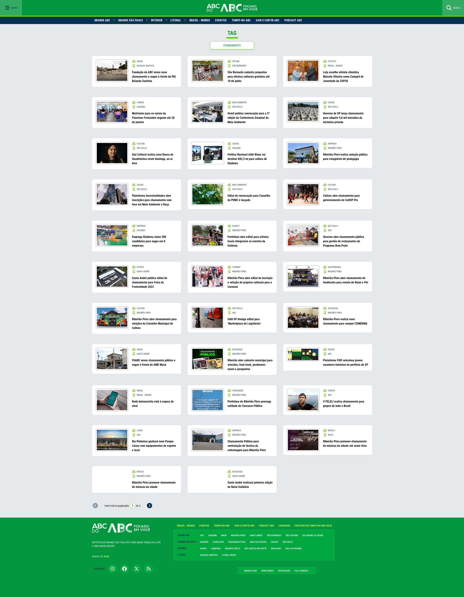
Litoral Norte (229, 555)
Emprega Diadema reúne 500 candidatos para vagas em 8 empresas (149, 241)
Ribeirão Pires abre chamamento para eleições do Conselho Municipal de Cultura (154, 323)
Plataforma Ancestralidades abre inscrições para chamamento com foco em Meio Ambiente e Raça (152, 200)
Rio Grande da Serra (312, 535)
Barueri (204, 542)
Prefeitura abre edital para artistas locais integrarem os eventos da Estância (248, 241)
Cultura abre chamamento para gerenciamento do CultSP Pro (341, 198)
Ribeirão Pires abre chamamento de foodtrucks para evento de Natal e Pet (345, 280)
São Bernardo (274, 535)
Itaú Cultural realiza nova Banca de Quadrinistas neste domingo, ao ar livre (152, 159)
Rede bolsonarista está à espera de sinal (153, 404)
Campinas (216, 548)
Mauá (224, 535)
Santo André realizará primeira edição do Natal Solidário (250, 485)
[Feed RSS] (148, 569)
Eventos (221, 20)
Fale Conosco (301, 570)
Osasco (274, 542)
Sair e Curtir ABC (267, 20)
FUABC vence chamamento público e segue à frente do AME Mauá (153, 362)
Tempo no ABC (241, 20)
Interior (156, 20)
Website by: (100, 556)
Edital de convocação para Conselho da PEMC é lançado (249, 198)
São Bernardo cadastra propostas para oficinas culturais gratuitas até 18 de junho (249, 76)
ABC (202, 535)
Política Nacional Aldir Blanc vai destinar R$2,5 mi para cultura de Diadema (247, 159)
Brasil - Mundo (199, 20)
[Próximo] (149, 505)
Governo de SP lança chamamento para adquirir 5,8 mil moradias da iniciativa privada (343, 118)
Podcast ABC (293, 20)
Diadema (212, 535)
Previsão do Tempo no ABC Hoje (313, 525)
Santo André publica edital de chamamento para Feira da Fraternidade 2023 (149, 282)
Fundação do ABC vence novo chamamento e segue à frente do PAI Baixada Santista (154, 76)
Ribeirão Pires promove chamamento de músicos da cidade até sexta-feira (345, 443)
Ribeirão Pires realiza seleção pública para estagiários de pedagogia (345, 157)
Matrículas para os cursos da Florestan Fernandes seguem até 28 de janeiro (153, 118)
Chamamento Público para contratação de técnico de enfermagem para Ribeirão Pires (247, 446)
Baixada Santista (209, 555)
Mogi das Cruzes (258, 542)
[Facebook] (124, 569)
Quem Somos (267, 570)
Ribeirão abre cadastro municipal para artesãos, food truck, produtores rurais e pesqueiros (250, 365)
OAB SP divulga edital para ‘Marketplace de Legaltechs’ (244, 321)
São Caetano (292, 535)
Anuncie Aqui (250, 570)
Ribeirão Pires (238, 535)
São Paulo (288, 542)
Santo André (256, 535)
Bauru (203, 548)
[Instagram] (112, 569)
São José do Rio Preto (255, 548)
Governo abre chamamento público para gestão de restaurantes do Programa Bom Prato (343, 241)
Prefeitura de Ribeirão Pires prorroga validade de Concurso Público (249, 404)
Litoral (175, 20)
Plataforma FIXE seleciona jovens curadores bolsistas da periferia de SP (345, 362)
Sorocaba (276, 548)
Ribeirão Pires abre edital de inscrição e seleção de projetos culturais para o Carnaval (250, 282)
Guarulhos (218, 542)
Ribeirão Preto (232, 548)
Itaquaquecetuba (237, 542)
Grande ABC (102, 20)
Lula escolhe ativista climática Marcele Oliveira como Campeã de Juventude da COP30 (343, 76)
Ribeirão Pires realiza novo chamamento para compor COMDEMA (345, 321)
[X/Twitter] (136, 569)
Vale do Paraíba (293, 548)
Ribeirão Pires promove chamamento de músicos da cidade (154, 485)
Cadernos (284, 525)
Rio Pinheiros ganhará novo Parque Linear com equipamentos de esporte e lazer (154, 446)
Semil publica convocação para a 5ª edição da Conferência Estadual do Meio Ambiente (249, 118)
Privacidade (284, 570)
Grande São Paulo (130, 20)
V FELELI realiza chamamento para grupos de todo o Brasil (343, 404)
